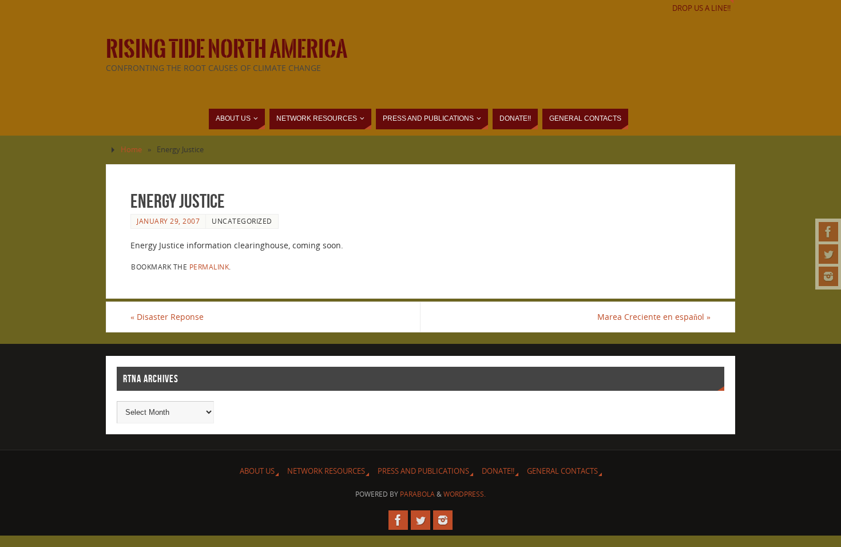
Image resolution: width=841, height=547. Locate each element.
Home (131, 149)
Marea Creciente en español (654, 316)
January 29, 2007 (168, 220)
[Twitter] (828, 254)
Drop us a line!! (701, 8)
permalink (209, 266)
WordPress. (464, 494)
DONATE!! (498, 471)
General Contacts (562, 471)
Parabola (417, 494)
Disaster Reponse (167, 316)
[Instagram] (828, 276)
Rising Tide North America (226, 49)
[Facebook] (828, 231)
